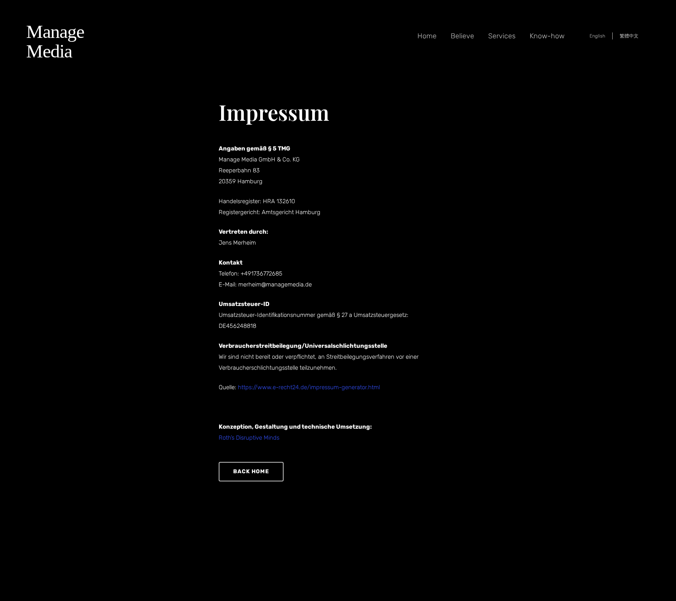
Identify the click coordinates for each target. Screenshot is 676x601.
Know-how (547, 35)
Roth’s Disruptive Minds (249, 437)
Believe (462, 35)
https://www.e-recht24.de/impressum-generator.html (309, 387)
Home (427, 35)
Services (502, 35)
